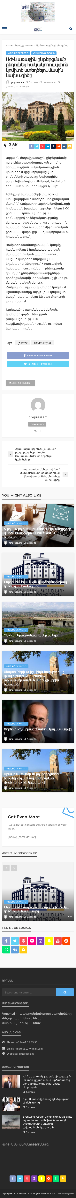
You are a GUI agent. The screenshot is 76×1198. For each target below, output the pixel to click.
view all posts (37, 424)
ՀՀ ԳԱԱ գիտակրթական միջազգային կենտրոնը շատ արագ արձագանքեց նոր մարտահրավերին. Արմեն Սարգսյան (47, 1082)
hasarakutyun (23, 86)
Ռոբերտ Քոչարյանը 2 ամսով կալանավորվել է (38, 731)
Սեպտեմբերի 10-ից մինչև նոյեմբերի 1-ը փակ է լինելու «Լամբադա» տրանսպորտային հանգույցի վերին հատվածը (34, 678)
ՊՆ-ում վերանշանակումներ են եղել (31, 635)
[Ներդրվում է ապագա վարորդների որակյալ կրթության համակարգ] (38, 891)
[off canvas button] (4, 29)
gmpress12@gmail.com (29, 1048)
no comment (49, 82)
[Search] (70, 29)
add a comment (22, 383)
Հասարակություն (44, 53)
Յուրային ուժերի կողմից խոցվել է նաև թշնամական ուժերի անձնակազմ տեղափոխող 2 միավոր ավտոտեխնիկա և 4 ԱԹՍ (47, 1122)
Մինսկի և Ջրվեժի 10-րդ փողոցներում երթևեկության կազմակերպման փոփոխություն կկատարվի (32, 778)
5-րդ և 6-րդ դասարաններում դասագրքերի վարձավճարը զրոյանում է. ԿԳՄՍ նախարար (37, 533)
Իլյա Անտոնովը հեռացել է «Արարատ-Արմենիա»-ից (47, 1100)
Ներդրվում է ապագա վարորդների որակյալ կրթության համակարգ (37, 584)
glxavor (9, 86)
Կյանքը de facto (18, 53)
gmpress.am (17, 82)
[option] (38, 891)
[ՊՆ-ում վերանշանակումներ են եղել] (38, 623)
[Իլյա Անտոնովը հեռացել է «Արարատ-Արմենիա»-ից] (11, 1104)
